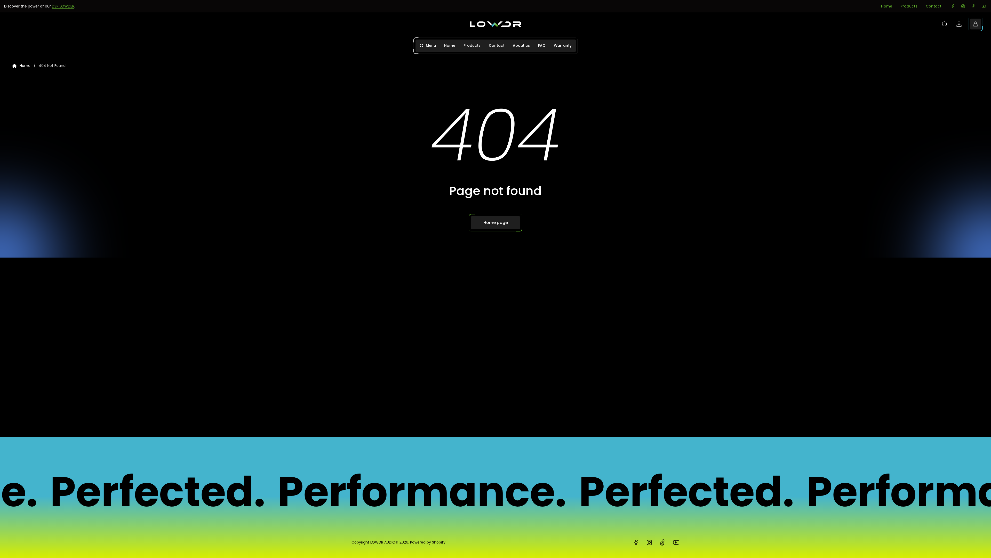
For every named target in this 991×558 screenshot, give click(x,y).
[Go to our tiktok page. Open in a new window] (973, 6)
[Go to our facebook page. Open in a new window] (953, 6)
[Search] (944, 24)
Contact (933, 6)
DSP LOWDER (63, 6)
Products (908, 6)
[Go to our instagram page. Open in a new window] (963, 6)
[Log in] (959, 24)
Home (886, 6)
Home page (495, 223)
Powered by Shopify (427, 542)
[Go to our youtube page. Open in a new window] (984, 6)
